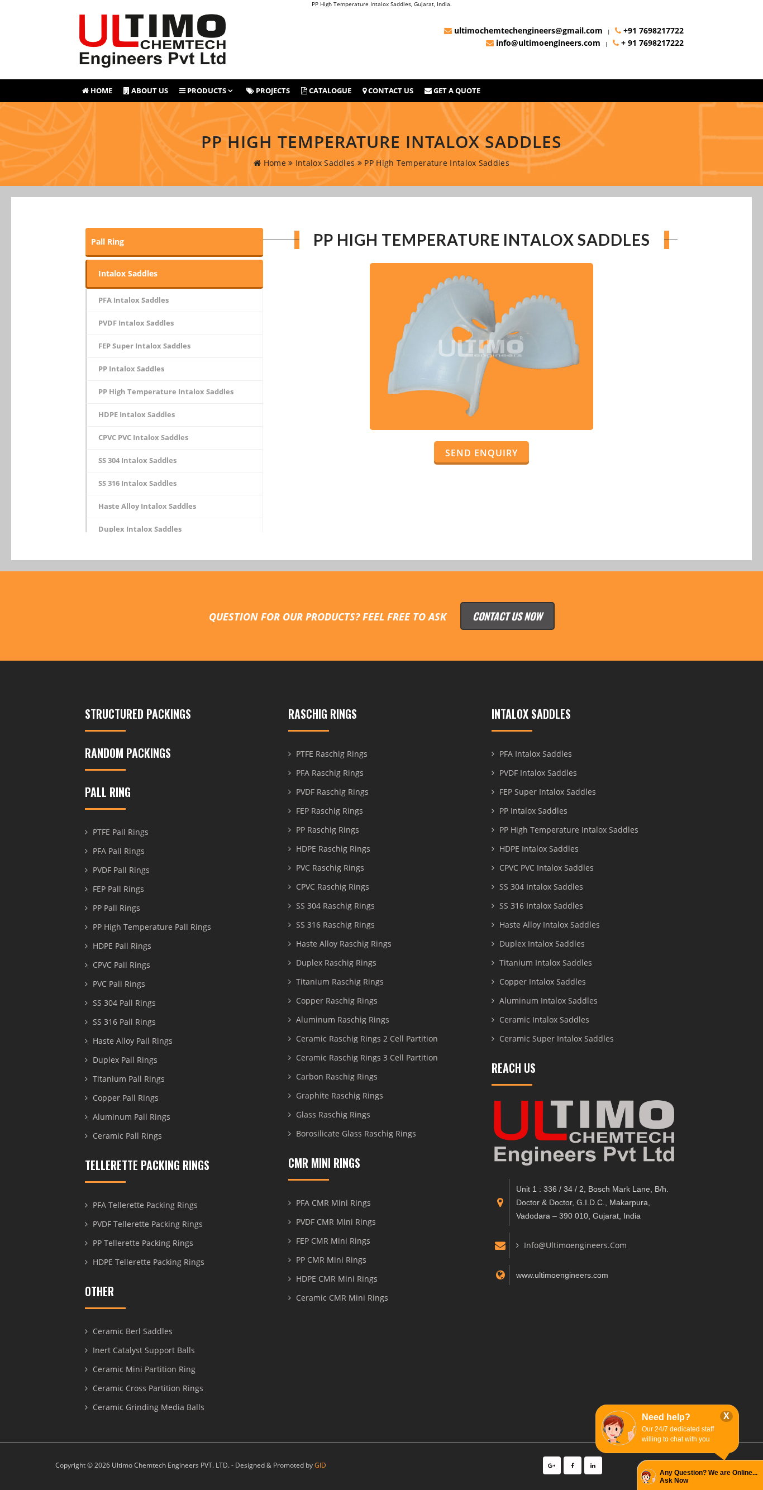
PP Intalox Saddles (131, 369)
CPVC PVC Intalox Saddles (143, 437)
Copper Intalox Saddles (542, 981)
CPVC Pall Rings (121, 964)
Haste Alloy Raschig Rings (344, 943)
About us (149, 90)
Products (205, 90)
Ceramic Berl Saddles (133, 1331)
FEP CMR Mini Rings (333, 1240)
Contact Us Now (507, 616)
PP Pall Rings (116, 907)
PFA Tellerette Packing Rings (145, 1205)
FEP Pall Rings (118, 889)
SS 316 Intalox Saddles (137, 483)
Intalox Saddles (324, 162)
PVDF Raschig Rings (332, 791)
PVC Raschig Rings (330, 867)
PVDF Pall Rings (121, 870)
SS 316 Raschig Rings (335, 924)
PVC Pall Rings (119, 983)
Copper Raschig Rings (337, 1000)
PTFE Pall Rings (121, 832)
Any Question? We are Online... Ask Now (708, 1476)
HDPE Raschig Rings (333, 848)
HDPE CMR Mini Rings (337, 1278)
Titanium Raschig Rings (340, 981)
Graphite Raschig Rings (339, 1095)
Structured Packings (138, 713)
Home (100, 90)
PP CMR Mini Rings (331, 1259)
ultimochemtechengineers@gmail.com (527, 30)
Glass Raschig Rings (333, 1114)
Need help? (666, 1417)
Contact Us (389, 90)
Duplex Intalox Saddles (140, 529)
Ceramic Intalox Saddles (544, 1019)
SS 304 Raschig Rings (335, 905)
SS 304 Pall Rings (124, 1002)
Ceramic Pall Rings (127, 1135)
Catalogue (329, 90)
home (273, 162)
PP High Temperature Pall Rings (152, 926)
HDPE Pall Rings (122, 945)
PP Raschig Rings (327, 829)
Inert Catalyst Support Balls (144, 1350)
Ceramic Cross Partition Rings (148, 1388)
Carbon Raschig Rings (337, 1076)
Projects (272, 90)
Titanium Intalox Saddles (545, 962)
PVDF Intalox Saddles (136, 323)
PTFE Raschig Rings (332, 753)
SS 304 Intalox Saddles (137, 460)
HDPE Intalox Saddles (136, 414)
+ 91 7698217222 (651, 42)
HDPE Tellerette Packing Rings (148, 1262)
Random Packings (128, 752)
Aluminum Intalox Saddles (548, 1000)
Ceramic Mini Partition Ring (144, 1369)
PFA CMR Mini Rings (333, 1202)
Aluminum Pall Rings (131, 1116)
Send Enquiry (481, 453)
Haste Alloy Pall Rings (133, 1040)
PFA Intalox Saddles (133, 300)
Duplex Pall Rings (125, 1059)
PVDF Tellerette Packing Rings (148, 1224)
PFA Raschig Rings (330, 772)
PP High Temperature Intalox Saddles (165, 391)
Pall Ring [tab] (107, 241)
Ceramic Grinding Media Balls (148, 1407)
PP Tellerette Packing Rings (143, 1243)
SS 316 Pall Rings (124, 1021)
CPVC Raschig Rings (332, 886)
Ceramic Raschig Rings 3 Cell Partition (367, 1057)
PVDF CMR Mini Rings (336, 1221)
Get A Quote (456, 90)
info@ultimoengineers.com (547, 42)
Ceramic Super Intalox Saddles (556, 1038)
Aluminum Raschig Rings (342, 1019)
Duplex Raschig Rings (336, 962)
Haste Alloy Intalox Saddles (147, 506)
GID (320, 1465)
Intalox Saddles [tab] (128, 273)
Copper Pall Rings (126, 1097)
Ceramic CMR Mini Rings (342, 1297)
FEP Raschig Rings (329, 810)
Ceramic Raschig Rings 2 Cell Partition (367, 1038)
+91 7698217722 (652, 30)
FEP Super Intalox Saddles (144, 346)
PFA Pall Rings (119, 851)
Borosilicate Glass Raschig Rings (356, 1133)
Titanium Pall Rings (129, 1078)
